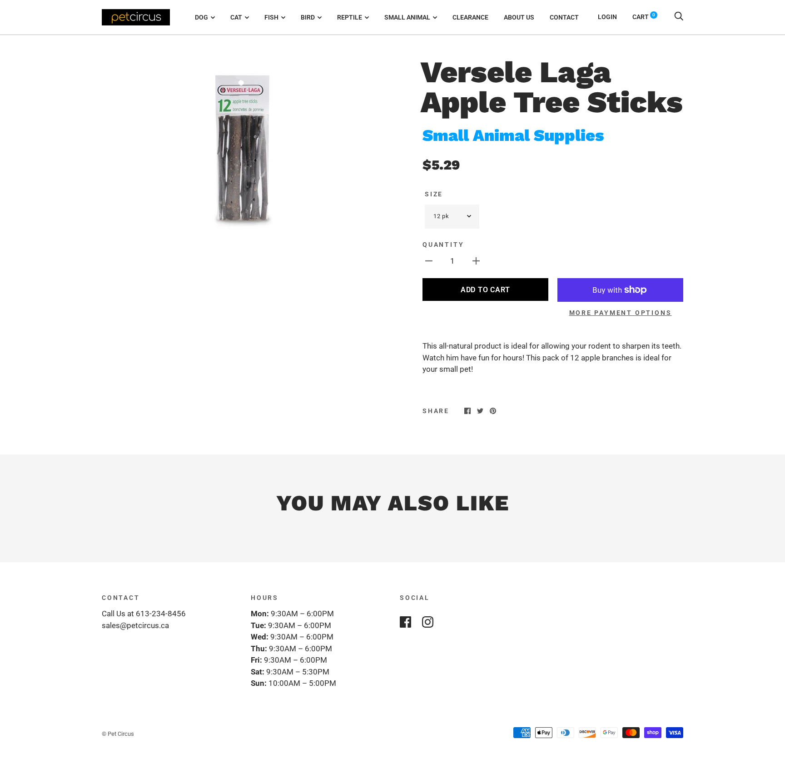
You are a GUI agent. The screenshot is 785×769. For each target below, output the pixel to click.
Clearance (470, 17)
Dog (201, 17)
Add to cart (485, 289)
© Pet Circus (118, 733)
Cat (236, 17)
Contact (564, 17)
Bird (308, 17)
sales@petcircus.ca (135, 625)
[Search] (678, 16)
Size (434, 194)
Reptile (349, 17)
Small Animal (407, 17)
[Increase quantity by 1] (476, 261)
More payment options (620, 312)
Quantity (443, 244)
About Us (519, 17)
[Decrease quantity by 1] (428, 261)
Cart (643, 16)
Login (607, 16)
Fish (271, 17)
